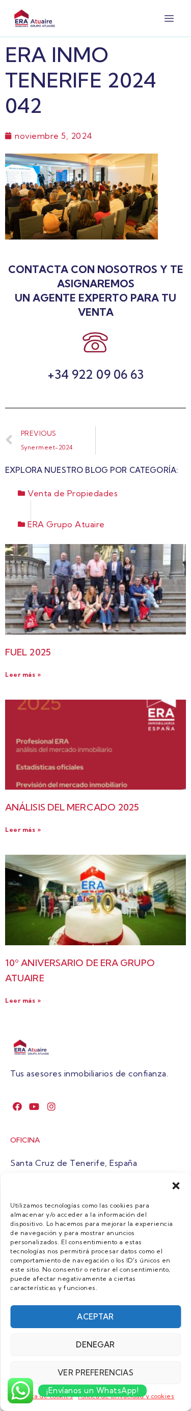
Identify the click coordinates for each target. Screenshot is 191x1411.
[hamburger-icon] (169, 18)
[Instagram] (51, 1106)
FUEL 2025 (28, 652)
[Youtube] (34, 1106)
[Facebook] (17, 1106)
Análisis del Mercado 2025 (72, 807)
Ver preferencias (95, 1372)
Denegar (95, 1344)
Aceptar (95, 1317)
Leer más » (23, 674)
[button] (176, 1186)
